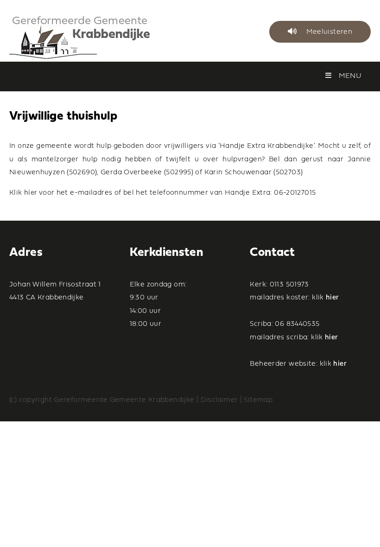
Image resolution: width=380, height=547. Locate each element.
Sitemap (258, 400)
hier (30, 193)
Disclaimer (219, 400)
